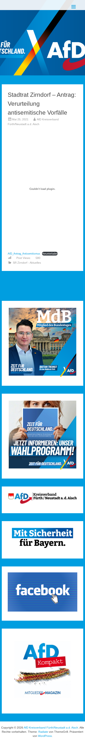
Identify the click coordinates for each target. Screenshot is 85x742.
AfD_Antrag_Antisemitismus (24, 253)
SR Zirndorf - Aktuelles (27, 262)
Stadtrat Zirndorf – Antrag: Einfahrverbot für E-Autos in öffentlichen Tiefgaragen (64, 285)
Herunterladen (50, 253)
